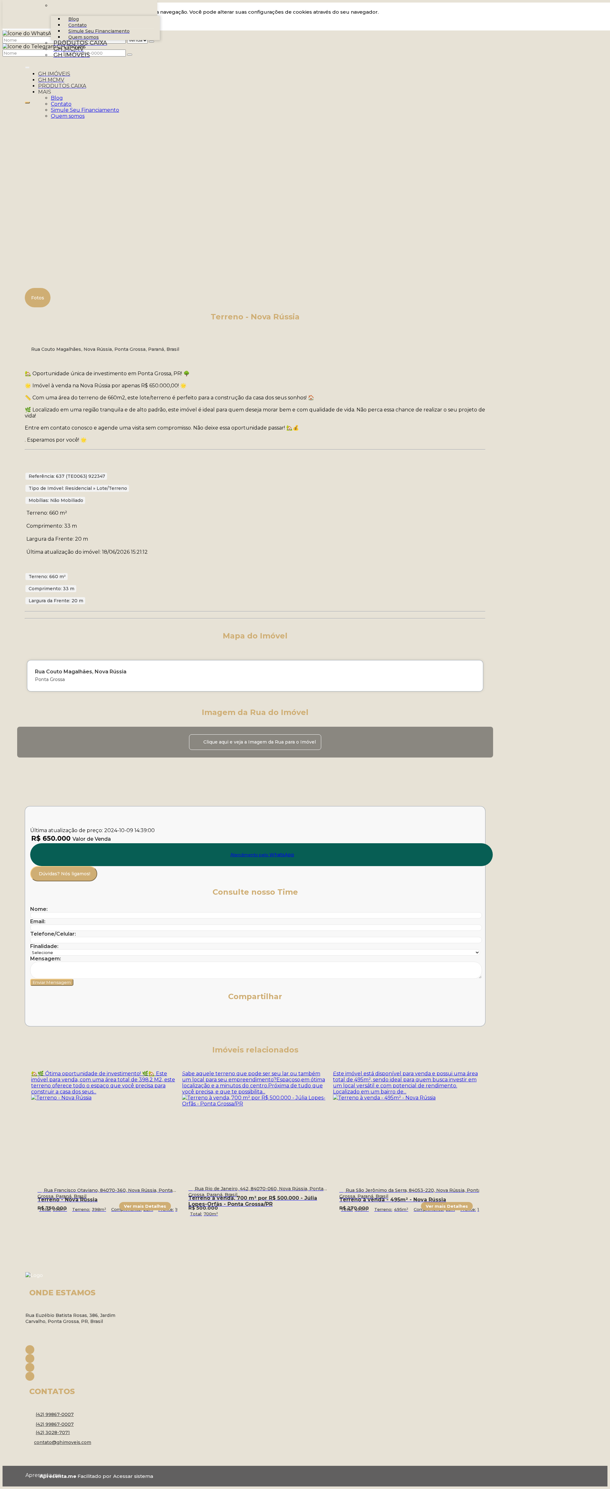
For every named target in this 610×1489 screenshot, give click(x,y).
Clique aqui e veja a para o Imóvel (259, 742)
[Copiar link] (119, 1016)
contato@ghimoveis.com (62, 1442)
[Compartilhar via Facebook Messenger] (105, 1016)
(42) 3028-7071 (53, 1432)
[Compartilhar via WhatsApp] (35, 1016)
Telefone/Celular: (53, 934)
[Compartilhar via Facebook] (49, 1016)
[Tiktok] (76, 1376)
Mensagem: (45, 959)
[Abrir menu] (27, 66)
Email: (37, 921)
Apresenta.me (32, 1475)
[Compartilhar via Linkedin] (77, 1016)
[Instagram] (76, 1358)
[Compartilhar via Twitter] (63, 1016)
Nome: (39, 909)
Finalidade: (44, 946)
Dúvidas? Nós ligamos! (64, 874)
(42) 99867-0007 (55, 1414)
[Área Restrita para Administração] (132, 1476)
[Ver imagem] (255, 107)
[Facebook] (76, 1349)
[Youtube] (76, 1367)
